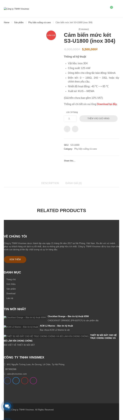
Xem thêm (15, 259)
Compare (75, 129)
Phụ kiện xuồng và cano (39, 22)
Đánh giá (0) (74, 183)
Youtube (24, 380)
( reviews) (84, 29)
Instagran (33, 380)
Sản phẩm (19, 22)
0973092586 (10, 369)
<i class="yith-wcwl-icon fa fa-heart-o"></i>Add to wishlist (67, 129)
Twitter (16, 380)
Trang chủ (11, 279)
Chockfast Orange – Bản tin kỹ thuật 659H (68, 316)
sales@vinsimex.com (17, 374)
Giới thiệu (11, 284)
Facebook (7, 380)
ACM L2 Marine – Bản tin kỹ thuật (56, 326)
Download (10, 293)
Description (50, 183)
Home (6, 22)
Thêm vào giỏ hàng (98, 118)
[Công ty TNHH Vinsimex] (16, 8)
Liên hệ (9, 298)
